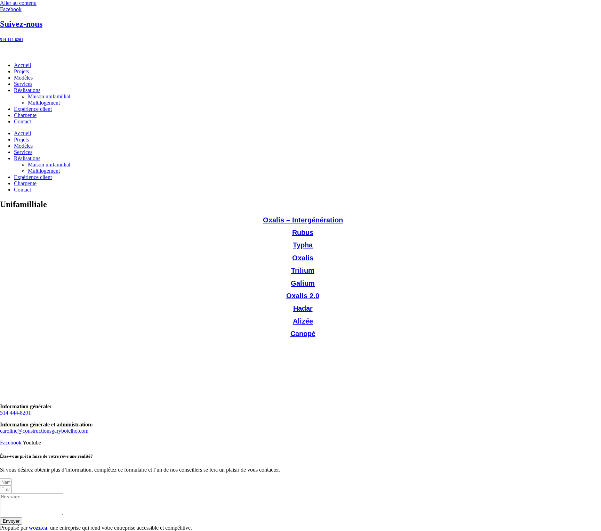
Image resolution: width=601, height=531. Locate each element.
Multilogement (44, 103)
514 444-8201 (11, 40)
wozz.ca (38, 528)
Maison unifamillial (49, 96)
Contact (22, 121)
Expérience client (33, 109)
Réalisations (27, 90)
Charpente (25, 115)
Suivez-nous (21, 23)
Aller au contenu (18, 3)
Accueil (22, 65)
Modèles (23, 78)
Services (23, 84)
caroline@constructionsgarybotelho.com (44, 431)
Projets (21, 71)
